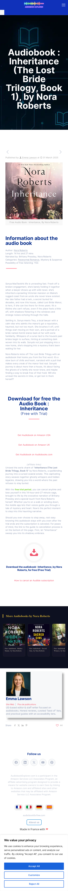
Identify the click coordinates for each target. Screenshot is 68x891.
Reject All (34, 883)
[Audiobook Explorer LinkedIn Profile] (25, 762)
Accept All (34, 866)
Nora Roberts (21, 250)
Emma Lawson (29, 157)
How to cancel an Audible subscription (34, 580)
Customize (34, 875)
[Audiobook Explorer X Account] (34, 762)
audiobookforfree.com (34, 815)
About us (34, 822)
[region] (34, 863)
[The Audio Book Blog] (34, 5)
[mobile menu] (63, 5)
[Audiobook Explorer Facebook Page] (16, 762)
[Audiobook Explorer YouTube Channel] (43, 762)
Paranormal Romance (28, 259)
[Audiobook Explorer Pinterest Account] (51, 762)
